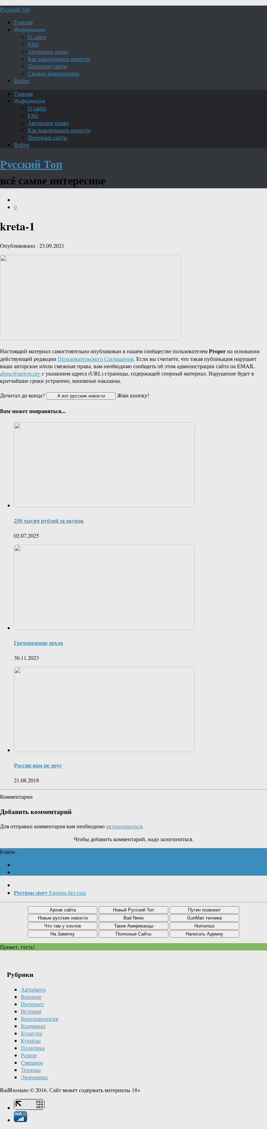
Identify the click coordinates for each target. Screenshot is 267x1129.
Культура (31, 1033)
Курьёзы (31, 1040)
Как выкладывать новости (59, 58)
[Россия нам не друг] (104, 749)
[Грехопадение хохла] (104, 627)
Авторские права (48, 51)
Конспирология (39, 1018)
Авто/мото (33, 989)
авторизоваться (124, 826)
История (31, 1011)
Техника (31, 1069)
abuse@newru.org (20, 373)
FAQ (33, 44)
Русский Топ (15, 9)
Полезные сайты (47, 66)
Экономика (34, 1077)
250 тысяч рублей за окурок (49, 520)
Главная (23, 22)
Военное (31, 996)
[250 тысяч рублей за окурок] (104, 505)
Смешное (32, 1062)
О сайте (37, 36)
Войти (21, 80)
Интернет (32, 1004)
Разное (29, 1055)
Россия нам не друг (38, 765)
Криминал (33, 1025)
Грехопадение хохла (38, 643)
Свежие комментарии (53, 73)
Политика (32, 1047)
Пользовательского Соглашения (96, 358)
